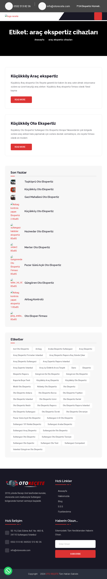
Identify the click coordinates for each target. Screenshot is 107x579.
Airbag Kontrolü (34, 299)
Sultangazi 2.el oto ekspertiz (60, 418)
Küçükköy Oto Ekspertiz (33, 123)
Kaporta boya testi (21, 380)
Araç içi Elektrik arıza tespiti (52, 368)
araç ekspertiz (85, 349)
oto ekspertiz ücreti (51, 412)
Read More (20, 99)
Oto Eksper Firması (36, 315)
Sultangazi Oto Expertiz (23, 443)
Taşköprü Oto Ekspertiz (39, 181)
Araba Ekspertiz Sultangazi (60, 349)
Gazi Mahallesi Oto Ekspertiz (42, 196)
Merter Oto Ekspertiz (37, 247)
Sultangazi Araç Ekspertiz (25, 430)
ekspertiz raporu (21, 374)
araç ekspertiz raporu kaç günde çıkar (67, 355)
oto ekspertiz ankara (22, 393)
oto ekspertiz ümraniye (76, 412)
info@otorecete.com (58, 6)
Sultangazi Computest (75, 443)
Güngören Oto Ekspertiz (39, 282)
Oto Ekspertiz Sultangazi (24, 412)
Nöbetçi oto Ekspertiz (47, 386)
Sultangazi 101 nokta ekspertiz (27, 424)
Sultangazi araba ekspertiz (60, 424)
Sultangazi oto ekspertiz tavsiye (56, 437)
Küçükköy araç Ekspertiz (48, 380)
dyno (73, 368)
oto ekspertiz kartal (72, 399)
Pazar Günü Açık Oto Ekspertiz (43, 265)
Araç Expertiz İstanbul (23, 368)
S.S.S (60, 506)
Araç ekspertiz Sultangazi (25, 361)
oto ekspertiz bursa (47, 393)
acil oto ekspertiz (21, 349)
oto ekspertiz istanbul (23, 399)
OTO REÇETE (52, 574)
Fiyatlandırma (64, 511)
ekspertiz (86, 368)
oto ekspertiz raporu (46, 405)
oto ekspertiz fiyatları (73, 393)
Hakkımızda (63, 496)
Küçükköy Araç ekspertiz (34, 76)
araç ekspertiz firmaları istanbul (28, 355)
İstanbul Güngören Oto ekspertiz (27, 449)
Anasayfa (39, 39)
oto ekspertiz (69, 386)
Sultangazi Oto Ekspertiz (24, 437)
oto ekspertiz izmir (48, 399)
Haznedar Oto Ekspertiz (39, 231)
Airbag (39, 349)
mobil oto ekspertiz (22, 386)
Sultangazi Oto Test (49, 443)
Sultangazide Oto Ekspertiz (55, 430)
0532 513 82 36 (22, 6)
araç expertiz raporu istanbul (56, 361)
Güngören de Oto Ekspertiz (47, 374)
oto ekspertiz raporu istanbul (76, 405)
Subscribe (75, 554)
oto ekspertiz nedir (22, 405)
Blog (60, 501)
